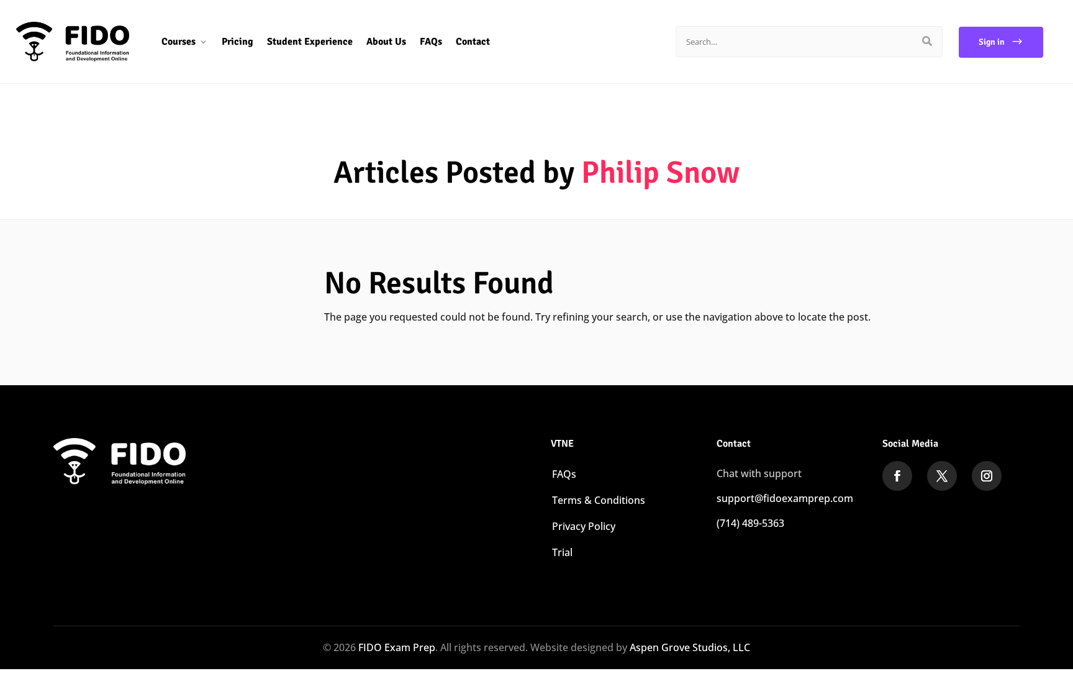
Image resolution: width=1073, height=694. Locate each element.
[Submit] (927, 42)
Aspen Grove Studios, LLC (690, 647)
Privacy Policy (583, 526)
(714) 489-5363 (750, 523)
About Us (386, 41)
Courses (178, 41)
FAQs (431, 41)
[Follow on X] (942, 476)
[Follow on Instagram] (987, 476)
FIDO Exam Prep (396, 647)
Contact (473, 41)
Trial (562, 552)
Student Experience (310, 41)
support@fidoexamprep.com (785, 498)
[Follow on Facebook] (897, 476)
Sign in (992, 42)
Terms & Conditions (598, 500)
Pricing (237, 41)
